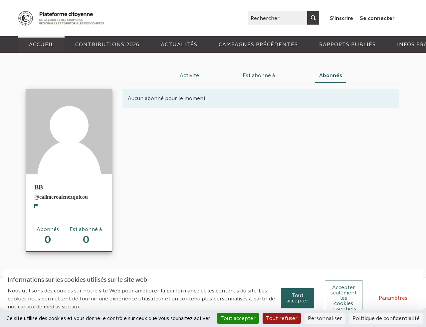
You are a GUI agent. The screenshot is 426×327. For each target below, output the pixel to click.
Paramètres (393, 298)
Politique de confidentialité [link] (386, 318)
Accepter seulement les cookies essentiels (343, 298)
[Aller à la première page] (62, 18)
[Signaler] (36, 205)
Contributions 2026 (107, 44)
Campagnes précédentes (258, 44)
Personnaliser (325, 318)
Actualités (179, 44)
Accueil (41, 44)
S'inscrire (341, 18)
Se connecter (377, 18)
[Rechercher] (313, 18)
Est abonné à (259, 75)
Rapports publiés (347, 44)
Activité (189, 75)
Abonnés (330, 75)
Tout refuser (282, 318)
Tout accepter (298, 298)
